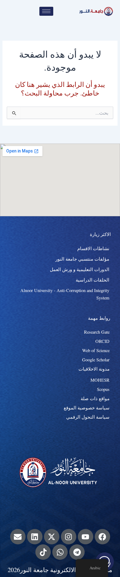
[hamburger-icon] (46, 11)
